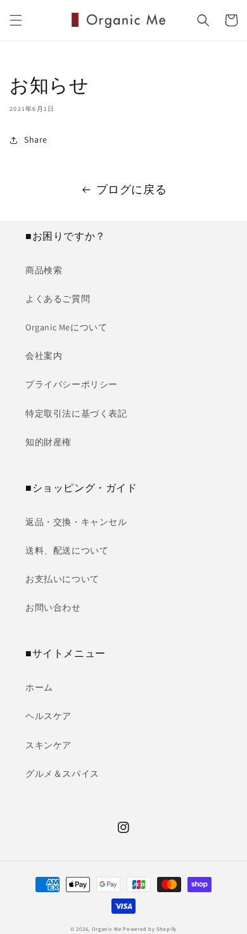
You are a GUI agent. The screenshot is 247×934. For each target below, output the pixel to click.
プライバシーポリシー (71, 384)
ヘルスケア (48, 716)
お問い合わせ (53, 607)
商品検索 (43, 270)
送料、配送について (66, 550)
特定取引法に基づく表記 (76, 413)
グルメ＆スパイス (62, 773)
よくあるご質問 (57, 298)
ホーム (39, 687)
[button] (16, 20)
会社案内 (43, 355)
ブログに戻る (131, 189)
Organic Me (107, 928)
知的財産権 (48, 442)
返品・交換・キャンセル (76, 522)
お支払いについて (62, 579)
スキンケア (48, 745)
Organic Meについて (66, 327)
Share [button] (36, 139)
